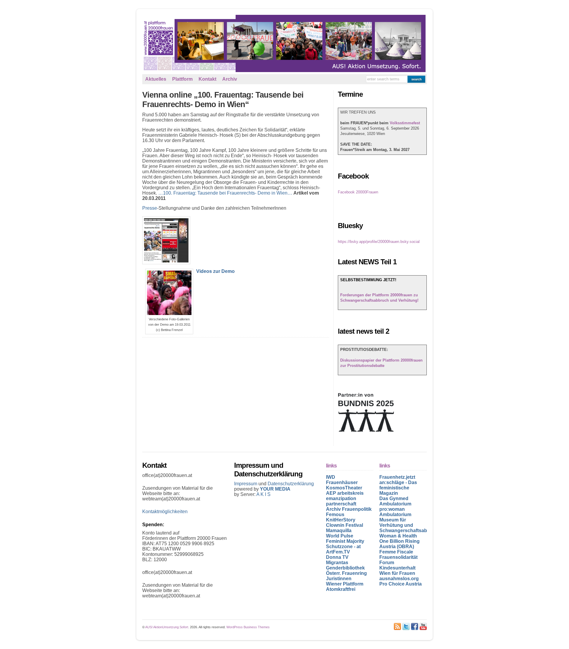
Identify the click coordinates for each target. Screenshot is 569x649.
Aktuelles (155, 79)
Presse (149, 208)
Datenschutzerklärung (291, 483)
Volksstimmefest (405, 123)
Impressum (246, 483)
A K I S (263, 494)
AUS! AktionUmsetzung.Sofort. (167, 627)
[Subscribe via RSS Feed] (397, 626)
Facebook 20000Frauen (358, 192)
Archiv (229, 79)
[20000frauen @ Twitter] (406, 626)
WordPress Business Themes (248, 627)
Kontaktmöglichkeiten (165, 511)
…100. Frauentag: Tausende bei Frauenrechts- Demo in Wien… (225, 192)
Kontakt (207, 79)
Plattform (182, 79)
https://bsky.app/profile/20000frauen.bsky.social (379, 241)
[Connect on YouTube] (423, 626)
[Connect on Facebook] (414, 626)
